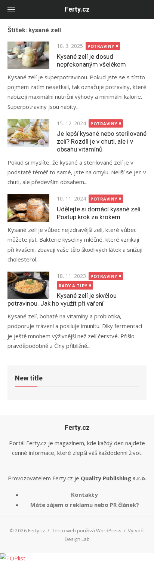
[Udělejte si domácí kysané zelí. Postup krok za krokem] (28, 208)
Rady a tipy (73, 285)
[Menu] (11, 9)
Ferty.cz (77, 9)
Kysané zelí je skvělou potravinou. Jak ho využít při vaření (62, 299)
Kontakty (84, 494)
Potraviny (100, 46)
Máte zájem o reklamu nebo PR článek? (84, 504)
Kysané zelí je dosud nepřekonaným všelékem (91, 60)
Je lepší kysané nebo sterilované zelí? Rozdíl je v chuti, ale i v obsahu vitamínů (102, 141)
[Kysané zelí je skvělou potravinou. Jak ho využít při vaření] (28, 285)
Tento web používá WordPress (86, 530)
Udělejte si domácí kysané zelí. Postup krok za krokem (99, 213)
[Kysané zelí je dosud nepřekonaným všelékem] (28, 55)
